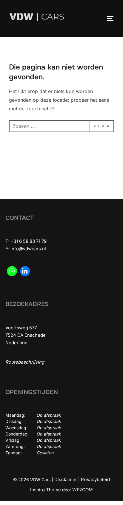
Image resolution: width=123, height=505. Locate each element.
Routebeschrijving (24, 362)
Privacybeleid (95, 479)
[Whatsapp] (12, 271)
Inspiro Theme (45, 489)
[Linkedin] (25, 271)
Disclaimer (65, 479)
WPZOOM (82, 489)
